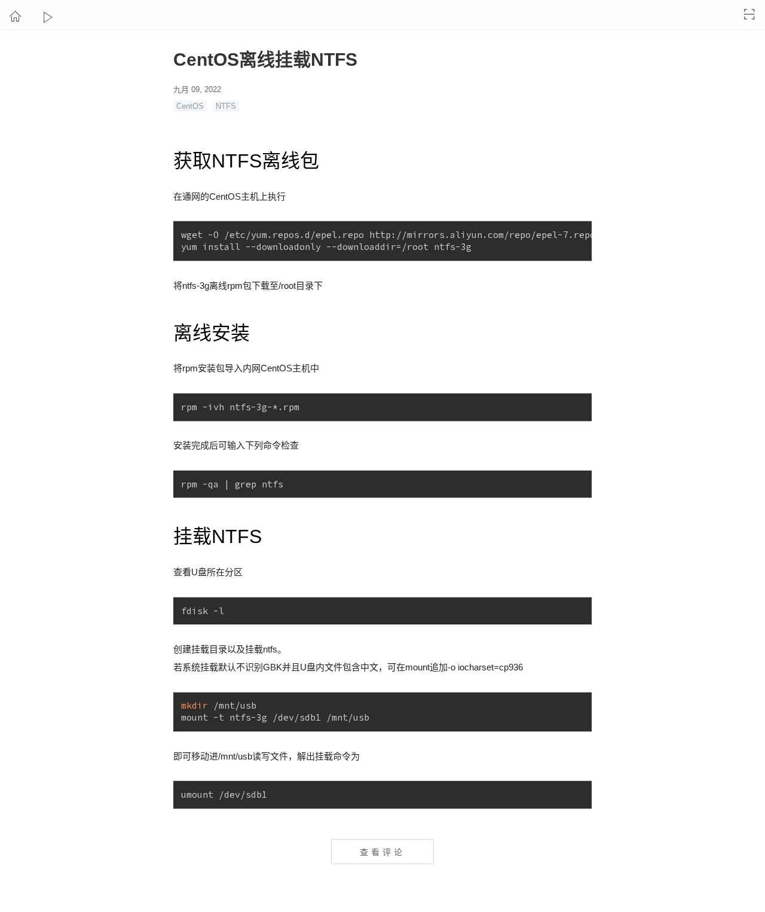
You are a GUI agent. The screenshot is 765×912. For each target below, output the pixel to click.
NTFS (226, 106)
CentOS (190, 106)
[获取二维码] (749, 14)
